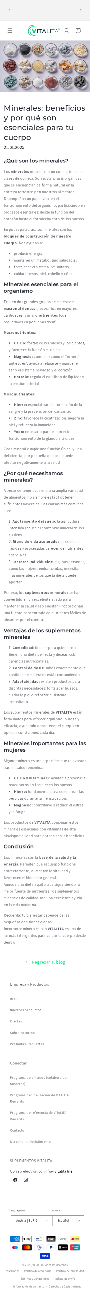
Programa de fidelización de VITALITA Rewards (39, 1098)
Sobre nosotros (22, 1032)
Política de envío (64, 1278)
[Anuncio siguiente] (80, 10)
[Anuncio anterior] (9, 10)
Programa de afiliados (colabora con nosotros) (39, 1080)
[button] (10, 30)
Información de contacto (28, 1286)
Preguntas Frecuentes (27, 1044)
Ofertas (16, 1021)
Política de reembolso (38, 1271)
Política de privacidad (70, 1271)
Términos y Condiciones (34, 1278)
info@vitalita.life (58, 1171)
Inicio (14, 998)
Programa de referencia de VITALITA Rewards (38, 1115)
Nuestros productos (26, 1010)
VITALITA (38, 1265)
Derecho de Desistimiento (30, 1141)
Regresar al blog (49, 962)
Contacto (17, 1130)
